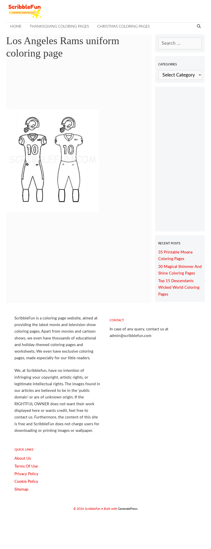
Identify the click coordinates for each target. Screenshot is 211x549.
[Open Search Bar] (199, 27)
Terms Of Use (26, 466)
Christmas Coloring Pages (123, 26)
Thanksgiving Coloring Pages (59, 26)
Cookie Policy (26, 482)
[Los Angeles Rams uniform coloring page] (52, 210)
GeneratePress (128, 508)
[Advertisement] (79, 87)
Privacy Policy (26, 474)
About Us (22, 459)
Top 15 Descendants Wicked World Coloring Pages (178, 287)
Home (15, 26)
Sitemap (21, 489)
